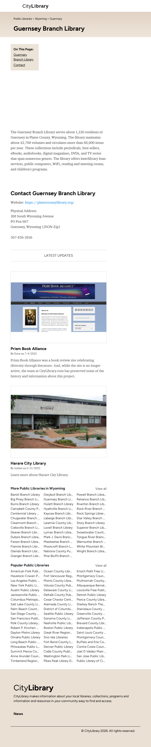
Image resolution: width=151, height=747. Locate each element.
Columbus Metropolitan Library (32, 599)
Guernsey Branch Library (61, 499)
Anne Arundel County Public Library (36, 656)
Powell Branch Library (92, 494)
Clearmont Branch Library (28, 523)
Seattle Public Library (58, 614)
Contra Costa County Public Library (101, 647)
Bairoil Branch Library (25, 494)
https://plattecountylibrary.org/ (50, 202)
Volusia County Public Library (64, 585)
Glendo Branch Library (26, 551)
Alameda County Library (60, 604)
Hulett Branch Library (58, 504)
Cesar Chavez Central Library (64, 599)
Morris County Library (59, 581)
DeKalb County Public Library (64, 595)
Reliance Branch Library (93, 499)
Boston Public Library (58, 628)
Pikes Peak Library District (61, 661)
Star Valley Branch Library (94, 518)
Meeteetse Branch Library (62, 542)
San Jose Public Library (93, 656)
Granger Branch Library (26, 556)
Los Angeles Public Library (29, 581)
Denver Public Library (58, 647)
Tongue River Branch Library (96, 537)
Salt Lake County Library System (33, 604)
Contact (19, 65)
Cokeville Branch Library (27, 527)
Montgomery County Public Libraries (102, 637)
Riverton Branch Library (93, 504)
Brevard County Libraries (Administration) (106, 623)
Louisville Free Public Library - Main (101, 590)
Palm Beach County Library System (35, 609)
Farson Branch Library (26, 542)
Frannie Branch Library (26, 546)
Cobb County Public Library (63, 651)
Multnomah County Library (95, 581)
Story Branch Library (91, 523)
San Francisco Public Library (30, 618)
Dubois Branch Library (26, 537)
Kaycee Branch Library (59, 513)
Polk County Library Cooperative (33, 623)
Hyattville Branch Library (61, 509)
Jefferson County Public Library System (104, 618)
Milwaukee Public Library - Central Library (40, 647)
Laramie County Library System (66, 523)
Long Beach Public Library (29, 642)
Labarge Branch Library (59, 518)
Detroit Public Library (91, 595)
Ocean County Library (59, 571)
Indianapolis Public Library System (100, 628)
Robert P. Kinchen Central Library (34, 628)
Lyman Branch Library (59, 532)
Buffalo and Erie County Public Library (103, 642)
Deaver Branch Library (26, 532)
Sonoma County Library (60, 618)
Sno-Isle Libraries (56, 637)
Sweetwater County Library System (102, 532)
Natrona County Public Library (65, 551)
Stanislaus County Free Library (98, 609)
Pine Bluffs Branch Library (61, 556)
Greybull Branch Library (60, 494)
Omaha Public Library (25, 637)
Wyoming (41, 18)
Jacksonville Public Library (29, 595)
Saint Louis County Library (95, 632)
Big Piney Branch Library (27, 499)
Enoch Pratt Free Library (93, 571)
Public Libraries (23, 18)
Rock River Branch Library (94, 509)
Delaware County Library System (67, 590)
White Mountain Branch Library (98, 546)
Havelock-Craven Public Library (33, 576)
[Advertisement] (75, 99)
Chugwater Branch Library (29, 518)
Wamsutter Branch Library (95, 542)
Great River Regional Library (63, 632)
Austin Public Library (25, 590)
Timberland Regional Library (30, 661)
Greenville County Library (94, 614)
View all (97, 489)
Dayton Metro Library (25, 632)
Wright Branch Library (92, 551)
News (18, 714)
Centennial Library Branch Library (34, 513)
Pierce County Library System (97, 599)
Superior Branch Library (93, 527)
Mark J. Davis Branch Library (63, 537)
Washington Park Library (60, 656)
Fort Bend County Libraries (62, 642)
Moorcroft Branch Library (61, 546)
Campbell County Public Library (33, 509)
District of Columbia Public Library (68, 609)
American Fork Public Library (31, 571)
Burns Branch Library (25, 504)
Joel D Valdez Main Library (95, 651)
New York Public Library (27, 585)
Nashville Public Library (60, 623)
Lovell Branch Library (58, 527)
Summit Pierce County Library (32, 651)
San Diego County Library (28, 614)
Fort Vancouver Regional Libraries (67, 576)
